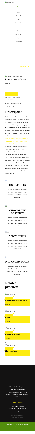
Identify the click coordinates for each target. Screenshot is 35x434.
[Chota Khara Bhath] (10, 328)
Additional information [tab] (14, 103)
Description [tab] (10, 99)
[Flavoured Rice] (10, 345)
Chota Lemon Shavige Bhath (16, 300)
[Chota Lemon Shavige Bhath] (10, 294)
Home (8, 66)
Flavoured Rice (11, 351)
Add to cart (11, 93)
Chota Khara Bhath (12, 334)
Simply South (15, 66)
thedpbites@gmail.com (17, 415)
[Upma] (10, 311)
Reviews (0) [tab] (10, 107)
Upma (7, 317)
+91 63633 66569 (17, 417)
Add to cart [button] (8, 298)
